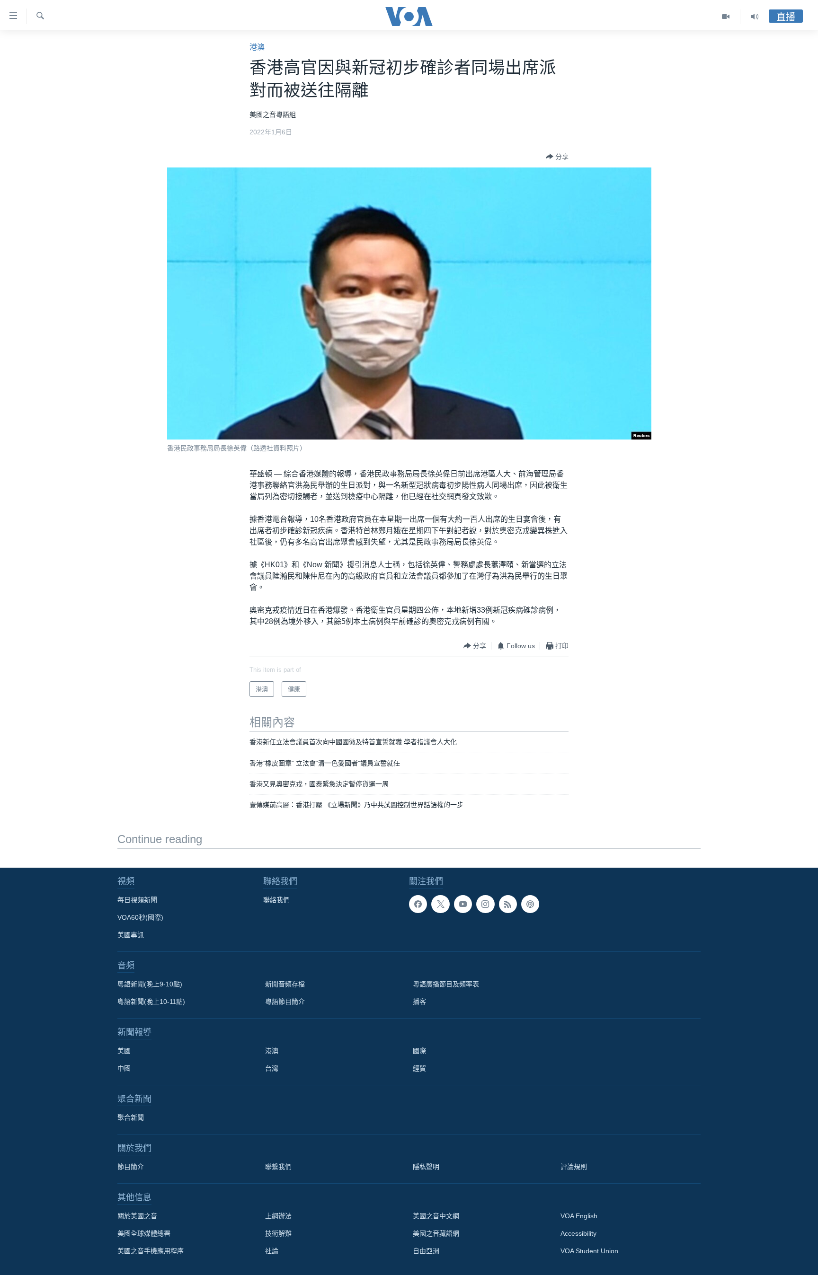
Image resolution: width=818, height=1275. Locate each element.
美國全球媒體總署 (143, 1233)
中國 (124, 1068)
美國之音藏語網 (436, 1233)
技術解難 (278, 1233)
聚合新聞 (130, 1117)
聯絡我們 (276, 900)
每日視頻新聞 (137, 900)
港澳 (257, 47)
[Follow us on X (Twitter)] (440, 904)
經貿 (419, 1068)
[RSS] (508, 904)
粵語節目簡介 (285, 1001)
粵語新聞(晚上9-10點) (149, 984)
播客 (419, 1001)
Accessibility (578, 1233)
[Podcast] (530, 904)
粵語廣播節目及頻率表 (446, 984)
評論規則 (573, 1166)
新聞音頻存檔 (285, 984)
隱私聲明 (426, 1166)
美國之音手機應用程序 (150, 1251)
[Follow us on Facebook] (418, 904)
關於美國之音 (137, 1216)
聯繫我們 (278, 1166)
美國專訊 (130, 935)
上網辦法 (278, 1216)
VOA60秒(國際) (140, 917)
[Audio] (754, 16)
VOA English (578, 1216)
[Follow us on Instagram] (485, 904)
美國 (124, 1051)
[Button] (557, 156)
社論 (271, 1251)
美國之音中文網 (436, 1216)
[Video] (725, 16)
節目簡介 (130, 1166)
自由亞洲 (426, 1251)
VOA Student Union (589, 1251)
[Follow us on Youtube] (463, 904)
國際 (419, 1051)
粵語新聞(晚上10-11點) (151, 1001)
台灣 (271, 1068)
